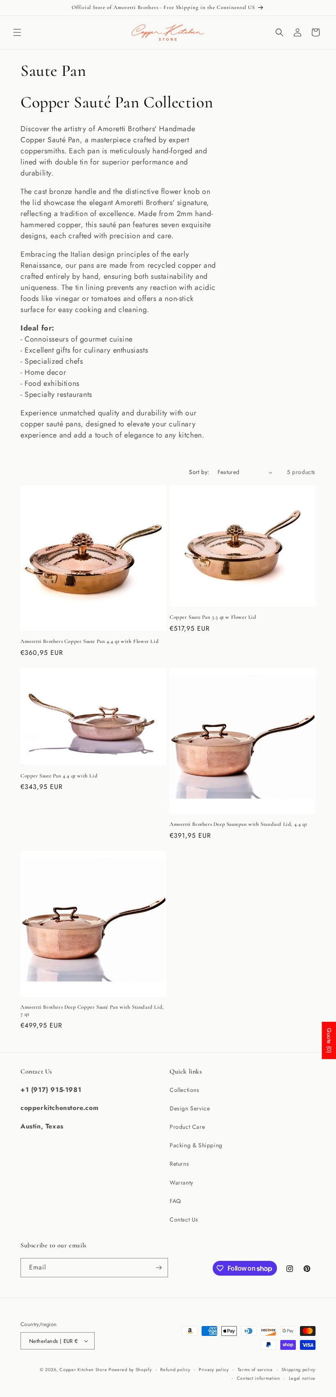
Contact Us (184, 1219)
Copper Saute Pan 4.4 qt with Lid (59, 776)
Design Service (190, 1108)
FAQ (175, 1201)
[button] (17, 32)
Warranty (181, 1182)
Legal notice (302, 1378)
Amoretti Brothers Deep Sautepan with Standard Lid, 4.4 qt (238, 824)
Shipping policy (299, 1369)
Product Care (187, 1127)
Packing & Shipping (196, 1145)
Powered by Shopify (130, 1369)
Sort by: (199, 472)
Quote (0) (329, 1040)
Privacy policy (214, 1369)
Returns (179, 1164)
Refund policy (175, 1369)
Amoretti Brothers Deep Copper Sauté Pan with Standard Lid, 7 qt (92, 1010)
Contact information (258, 1378)
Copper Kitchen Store (84, 1369)
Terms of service (255, 1369)
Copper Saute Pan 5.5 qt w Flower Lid (213, 617)
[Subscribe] (159, 1267)
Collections (185, 1090)
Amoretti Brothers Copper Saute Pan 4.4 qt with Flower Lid (89, 641)
